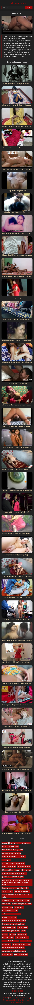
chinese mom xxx (8, 900)
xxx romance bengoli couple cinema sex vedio (15, 896)
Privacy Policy (25, 998)
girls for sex (6, 877)
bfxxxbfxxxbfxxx (7, 870)
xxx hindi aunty (7, 891)
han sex (5, 934)
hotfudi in (22, 856)
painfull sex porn (17, 877)
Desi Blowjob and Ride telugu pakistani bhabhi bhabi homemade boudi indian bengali (15, 882)
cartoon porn (19, 907)
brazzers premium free (9, 910)
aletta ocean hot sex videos (11, 914)
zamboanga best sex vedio (22, 944)
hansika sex (6, 944)
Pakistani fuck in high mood (11, 853)
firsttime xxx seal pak (9, 917)
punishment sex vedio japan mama (14, 951)
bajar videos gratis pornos (11, 931)
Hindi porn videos (17, 3)
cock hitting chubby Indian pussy (13, 863)
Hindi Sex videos (17, 1002)
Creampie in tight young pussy (12, 850)
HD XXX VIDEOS (17, 991)
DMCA (5, 998)
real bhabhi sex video (22, 891)
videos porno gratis (22, 900)
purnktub (13, 934)
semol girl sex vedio (9, 866)
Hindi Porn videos (24, 1000)
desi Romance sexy (21, 954)
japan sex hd (22, 934)
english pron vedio (24, 866)
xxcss (24, 931)
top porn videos (26, 941)
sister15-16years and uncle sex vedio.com (16, 843)
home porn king (7, 907)
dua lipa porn (26, 870)
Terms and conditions (10, 1000)
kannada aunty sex (8, 888)
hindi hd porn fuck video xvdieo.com (14, 873)
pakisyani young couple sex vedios (14, 920)
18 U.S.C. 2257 (14, 998)
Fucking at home (7, 937)
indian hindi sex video (9, 856)
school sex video (22, 888)
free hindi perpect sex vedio (21, 904)
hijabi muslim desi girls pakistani (13, 924)
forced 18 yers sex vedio (10, 846)
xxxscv (17, 870)
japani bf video (7, 954)
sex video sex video (8, 927)
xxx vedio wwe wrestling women (13, 947)
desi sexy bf (6, 904)
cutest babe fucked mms (10, 941)
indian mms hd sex (22, 937)
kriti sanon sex (22, 927)
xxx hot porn (6, 860)
